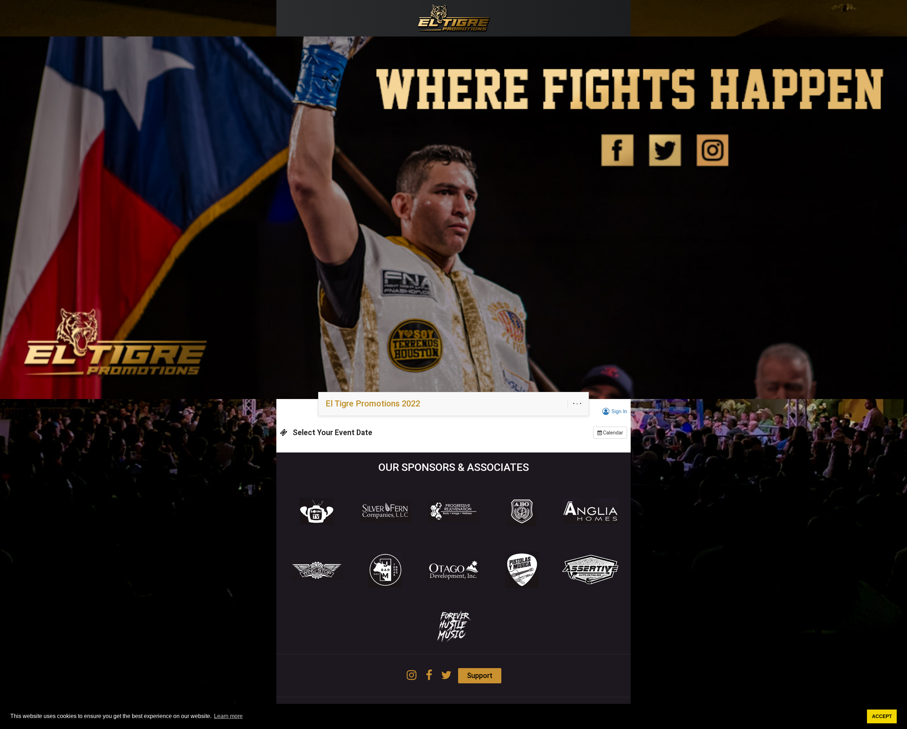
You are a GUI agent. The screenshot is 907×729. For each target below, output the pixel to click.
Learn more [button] (228, 716)
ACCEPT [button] (882, 716)
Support (479, 675)
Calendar (612, 432)
